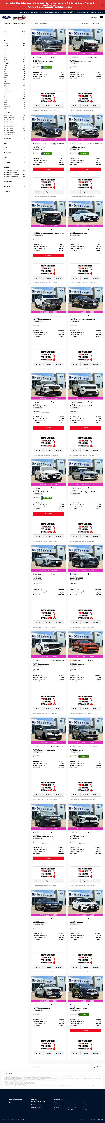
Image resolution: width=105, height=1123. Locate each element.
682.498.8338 (25, 12)
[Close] (102, 5)
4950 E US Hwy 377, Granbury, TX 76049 (91, 12)
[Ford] (6, 17)
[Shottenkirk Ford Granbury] (19, 17)
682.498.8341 (37, 12)
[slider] (5, 34)
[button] (64, 41)
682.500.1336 (53, 12)
